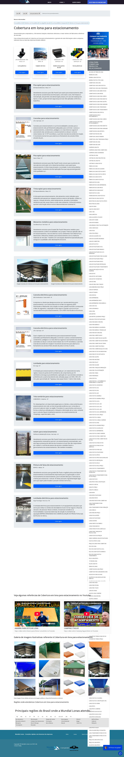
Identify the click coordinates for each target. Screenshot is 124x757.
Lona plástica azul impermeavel (97, 412)
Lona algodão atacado (44, 23)
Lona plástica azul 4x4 (95, 409)
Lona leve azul (93, 306)
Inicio (49, 2)
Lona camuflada (93, 228)
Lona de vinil (92, 281)
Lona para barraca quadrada (97, 327)
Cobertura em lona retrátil (96, 131)
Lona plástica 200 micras (96, 385)
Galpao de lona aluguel (95, 574)
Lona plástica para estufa (96, 443)
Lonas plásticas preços (95, 535)
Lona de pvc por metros (95, 279)
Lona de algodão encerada (96, 238)
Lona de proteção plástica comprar (96, 270)
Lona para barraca (94, 324)
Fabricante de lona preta (96, 187)
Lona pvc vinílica (93, 490)
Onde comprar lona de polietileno (98, 538)
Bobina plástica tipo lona (96, 80)
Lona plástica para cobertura (97, 436)
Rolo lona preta (93, 558)
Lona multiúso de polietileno (97, 319)
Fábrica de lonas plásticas (96, 179)
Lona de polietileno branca (96, 249)
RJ (17, 716)
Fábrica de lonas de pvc (95, 177)
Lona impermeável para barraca (97, 303)
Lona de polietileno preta (96, 261)
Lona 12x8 (91, 212)
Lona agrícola (93, 214)
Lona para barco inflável (96, 322)
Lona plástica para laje (95, 449)
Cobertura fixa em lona (95, 134)
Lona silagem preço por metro (97, 730)
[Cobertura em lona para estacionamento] (22, 53)
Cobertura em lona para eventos (98, 126)
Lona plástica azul (94, 401)
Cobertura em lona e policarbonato (94, 115)
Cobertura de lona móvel (96, 93)
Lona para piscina (94, 585)
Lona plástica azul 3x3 (95, 404)
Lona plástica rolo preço (96, 465)
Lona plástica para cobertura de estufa (98, 439)
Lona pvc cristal (93, 484)
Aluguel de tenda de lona (96, 72)
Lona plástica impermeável (96, 430)
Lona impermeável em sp (95, 300)
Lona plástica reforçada (96, 460)
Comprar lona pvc (94, 147)
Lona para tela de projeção (96, 370)
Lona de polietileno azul (96, 246)
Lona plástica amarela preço (97, 398)
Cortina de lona (93, 155)
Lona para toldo (93, 588)
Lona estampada (93, 289)
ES (25, 716)
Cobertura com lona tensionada (98, 88)
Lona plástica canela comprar (97, 420)
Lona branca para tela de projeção (98, 225)
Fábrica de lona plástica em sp (97, 171)
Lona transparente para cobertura (95, 504)
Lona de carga (93, 590)
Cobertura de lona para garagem (98, 104)
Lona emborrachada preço (96, 287)
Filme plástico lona (94, 193)
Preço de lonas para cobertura (97, 543)
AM (66, 716)
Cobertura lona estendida (96, 136)
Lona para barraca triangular (97, 330)
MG (21, 716)
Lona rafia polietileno (95, 495)
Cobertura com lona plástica (31, 23)
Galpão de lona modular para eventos (97, 577)
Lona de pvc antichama (95, 276)
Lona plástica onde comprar (97, 433)
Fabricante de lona (94, 182)
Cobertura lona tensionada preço (98, 139)
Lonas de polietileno (94, 518)
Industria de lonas (94, 203)
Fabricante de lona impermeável (97, 185)
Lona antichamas (94, 222)
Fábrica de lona (93, 166)
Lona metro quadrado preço (97, 316)
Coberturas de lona (94, 142)
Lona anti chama (93, 220)
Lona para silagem (94, 365)
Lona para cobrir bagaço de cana (98, 349)
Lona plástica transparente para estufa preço (98, 475)
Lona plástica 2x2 (19, 23)
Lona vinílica (92, 510)
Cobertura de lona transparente (98, 109)
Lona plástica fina (94, 422)
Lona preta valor (94, 727)
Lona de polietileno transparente (60, 23)
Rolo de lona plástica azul (96, 549)
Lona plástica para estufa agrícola (96, 446)
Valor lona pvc (93, 563)
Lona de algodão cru (95, 236)
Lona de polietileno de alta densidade (96, 252)
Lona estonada (93, 292)
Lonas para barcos (94, 526)
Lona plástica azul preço (96, 414)
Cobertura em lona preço (96, 569)
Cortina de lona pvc (94, 160)
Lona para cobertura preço (96, 346)
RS (42, 716)
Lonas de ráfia (93, 520)
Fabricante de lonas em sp (96, 190)
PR (34, 716)
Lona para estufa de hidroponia (98, 351)
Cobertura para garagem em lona (98, 572)
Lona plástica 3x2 (94, 390)
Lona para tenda (93, 373)
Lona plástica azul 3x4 (95, 406)
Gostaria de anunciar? (97, 2)
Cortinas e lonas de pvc (95, 163)
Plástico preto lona (94, 541)
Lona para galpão (94, 357)
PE (46, 716)
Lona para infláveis (94, 359)
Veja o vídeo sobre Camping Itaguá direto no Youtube (81, 631)
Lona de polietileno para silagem (98, 256)
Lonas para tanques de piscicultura (95, 532)
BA (51, 716)
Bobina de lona (93, 74)
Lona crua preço (93, 233)
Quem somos (76, 2)
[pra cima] (118, 751)
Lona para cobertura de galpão (98, 338)
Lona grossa (92, 295)
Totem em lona (93, 561)
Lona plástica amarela (95, 396)
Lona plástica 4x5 (94, 393)
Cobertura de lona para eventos (98, 99)
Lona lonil (92, 311)
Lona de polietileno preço (96, 259)
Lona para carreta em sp (95, 335)
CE (55, 716)
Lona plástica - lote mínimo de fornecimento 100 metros (97, 381)
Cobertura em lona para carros (98, 119)
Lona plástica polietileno (96, 452)
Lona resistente (93, 498)
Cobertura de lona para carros (98, 96)
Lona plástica (93, 378)
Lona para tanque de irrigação (97, 367)
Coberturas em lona (94, 144)
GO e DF (61, 716)
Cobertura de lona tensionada (97, 107)
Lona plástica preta (94, 455)
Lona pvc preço (93, 487)
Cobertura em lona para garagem (98, 128)
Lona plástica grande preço (96, 425)
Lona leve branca (93, 308)
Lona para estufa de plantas (97, 354)
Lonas (61, 2)
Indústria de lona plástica (96, 198)
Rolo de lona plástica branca (97, 551)
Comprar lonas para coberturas (98, 150)
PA (70, 716)
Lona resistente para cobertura (98, 500)
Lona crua (92, 230)
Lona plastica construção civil (98, 701)
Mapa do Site (95, 734)
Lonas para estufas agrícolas (97, 529)
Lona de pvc (92, 273)
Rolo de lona (92, 546)
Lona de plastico (93, 244)
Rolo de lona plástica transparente (95, 555)
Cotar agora (22, 72)
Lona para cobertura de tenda (97, 343)
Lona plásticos (93, 479)
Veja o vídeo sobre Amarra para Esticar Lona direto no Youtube (35, 631)
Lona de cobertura (94, 241)
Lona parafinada (93, 375)
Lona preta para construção (97, 482)
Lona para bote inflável (95, 332)
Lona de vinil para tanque (96, 284)
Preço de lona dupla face (96, 739)
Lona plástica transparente (97, 468)
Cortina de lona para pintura (97, 158)
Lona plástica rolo (94, 463)
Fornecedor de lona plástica (97, 195)
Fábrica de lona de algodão (96, 169)
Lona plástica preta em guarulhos (98, 457)
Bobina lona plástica (95, 77)
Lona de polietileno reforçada (97, 264)
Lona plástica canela (95, 417)
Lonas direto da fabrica (95, 523)
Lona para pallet (93, 362)
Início (67, 734)
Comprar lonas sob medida (96, 152)
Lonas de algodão (94, 515)
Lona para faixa (93, 582)
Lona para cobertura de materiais (98, 340)
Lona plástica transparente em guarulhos (97, 471)
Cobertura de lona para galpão (98, 101)
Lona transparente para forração (98, 507)
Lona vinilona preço (94, 512)
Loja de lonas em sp (94, 209)
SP (30, 716)
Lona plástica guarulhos (96, 428)
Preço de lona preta (94, 742)
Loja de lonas (92, 206)
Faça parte (104, 734)
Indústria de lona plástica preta (98, 201)
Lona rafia (92, 492)
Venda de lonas (93, 566)
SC (38, 716)
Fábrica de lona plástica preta (97, 174)
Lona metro (92, 314)
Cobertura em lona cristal (96, 112)
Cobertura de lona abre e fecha (97, 91)
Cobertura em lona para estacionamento (79, 23)
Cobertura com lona (95, 83)
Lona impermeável (93, 297)
